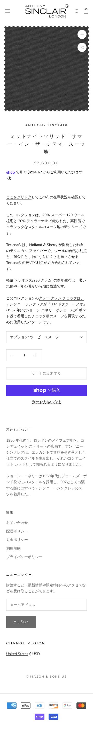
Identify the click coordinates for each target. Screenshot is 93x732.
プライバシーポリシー (24, 556)
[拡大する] (82, 34)
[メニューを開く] (7, 11)
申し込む (21, 622)
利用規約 (13, 548)
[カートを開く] (86, 10)
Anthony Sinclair (46, 125)
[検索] (77, 11)
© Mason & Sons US (46, 676)
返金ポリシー (17, 539)
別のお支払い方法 (46, 402)
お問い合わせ (17, 522)
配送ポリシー (17, 531)
